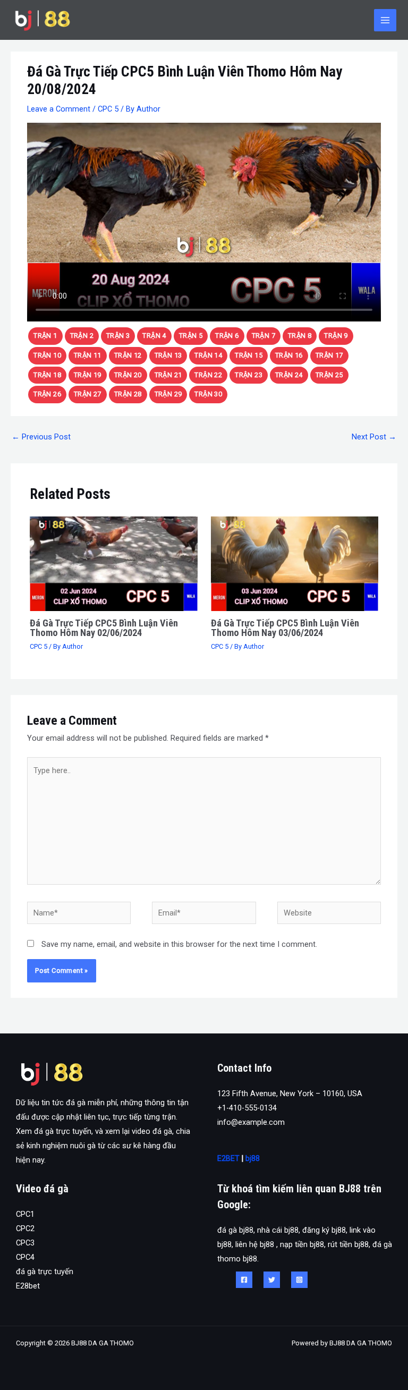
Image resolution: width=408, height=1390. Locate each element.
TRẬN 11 (87, 355)
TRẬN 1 (45, 336)
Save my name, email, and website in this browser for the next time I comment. (179, 944)
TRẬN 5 (190, 336)
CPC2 (25, 1228)
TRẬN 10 (47, 355)
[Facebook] (244, 1280)
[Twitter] (272, 1280)
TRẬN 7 (263, 336)
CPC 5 (108, 109)
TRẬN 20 (128, 375)
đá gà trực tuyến (44, 1271)
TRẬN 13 (168, 355)
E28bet (28, 1286)
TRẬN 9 (335, 336)
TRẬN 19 (87, 375)
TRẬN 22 (208, 375)
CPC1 (25, 1214)
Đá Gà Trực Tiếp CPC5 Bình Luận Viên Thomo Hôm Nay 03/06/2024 (285, 627)
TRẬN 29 (168, 394)
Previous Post (41, 437)
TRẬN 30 (208, 394)
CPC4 (25, 1257)
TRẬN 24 (289, 375)
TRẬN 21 (168, 375)
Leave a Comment (58, 109)
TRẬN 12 (128, 355)
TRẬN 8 (299, 336)
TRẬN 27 (87, 394)
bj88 (252, 1158)
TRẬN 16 (289, 355)
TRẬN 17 (329, 355)
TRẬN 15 (248, 355)
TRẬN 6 (227, 336)
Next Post (374, 437)
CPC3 (25, 1243)
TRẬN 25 (329, 375)
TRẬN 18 (47, 375)
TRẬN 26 (47, 394)
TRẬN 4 (154, 336)
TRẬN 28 (128, 394)
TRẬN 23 (248, 375)
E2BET (228, 1158)
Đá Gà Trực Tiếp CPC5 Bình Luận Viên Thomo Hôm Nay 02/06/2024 (104, 627)
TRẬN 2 (82, 336)
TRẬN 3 (118, 336)
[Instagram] (299, 1280)
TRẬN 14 (208, 355)
